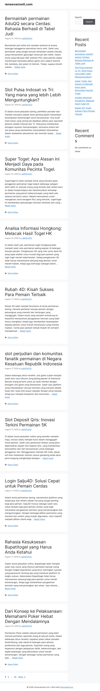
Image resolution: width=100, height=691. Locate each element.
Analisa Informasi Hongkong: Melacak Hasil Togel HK (33, 231)
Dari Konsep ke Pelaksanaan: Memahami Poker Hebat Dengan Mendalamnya (34, 616)
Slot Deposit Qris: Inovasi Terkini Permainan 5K (30, 422)
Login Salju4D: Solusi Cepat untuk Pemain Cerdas (32, 483)
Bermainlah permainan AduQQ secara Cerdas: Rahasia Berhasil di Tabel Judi (30, 26)
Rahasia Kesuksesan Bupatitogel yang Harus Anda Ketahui (28, 547)
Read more (20, 67)
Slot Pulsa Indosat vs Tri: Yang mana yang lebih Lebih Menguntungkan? (33, 94)
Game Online (13, 74)
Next (21, 677)
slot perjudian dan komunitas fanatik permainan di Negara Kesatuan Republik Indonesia (33, 358)
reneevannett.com (19, 4)
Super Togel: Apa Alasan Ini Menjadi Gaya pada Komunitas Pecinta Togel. (32, 164)
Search (78, 17)
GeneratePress (66, 687)
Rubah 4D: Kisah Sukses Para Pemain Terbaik (29, 292)
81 (15, 677)
